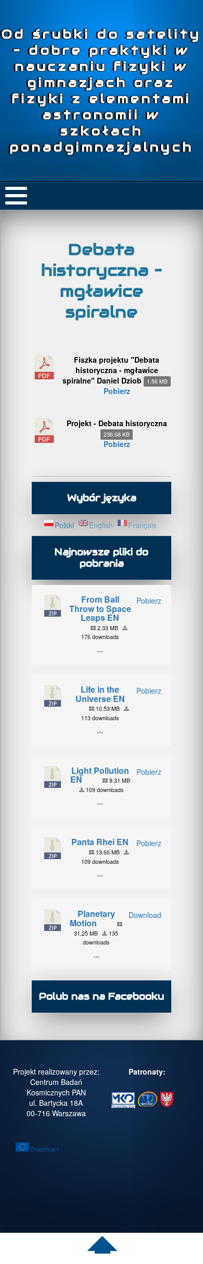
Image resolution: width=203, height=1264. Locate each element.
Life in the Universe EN (100, 694)
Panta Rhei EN (100, 842)
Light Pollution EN (99, 775)
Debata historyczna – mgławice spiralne (101, 280)
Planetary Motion (92, 918)
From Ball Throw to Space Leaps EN (100, 608)
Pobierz (117, 391)
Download (145, 915)
